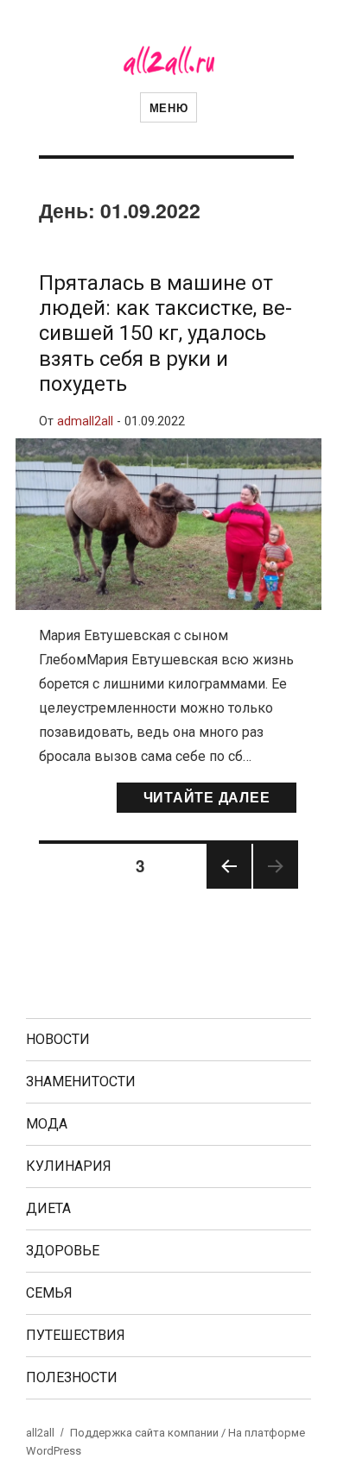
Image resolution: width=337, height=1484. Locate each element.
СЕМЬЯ (49, 1293)
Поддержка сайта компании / (149, 1432)
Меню (168, 107)
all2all (40, 1432)
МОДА (46, 1124)
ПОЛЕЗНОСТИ (72, 1377)
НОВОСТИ (58, 1039)
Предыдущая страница (229, 887)
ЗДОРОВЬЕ (62, 1250)
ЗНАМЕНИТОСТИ (81, 1081)
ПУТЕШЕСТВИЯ (75, 1335)
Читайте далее (206, 797)
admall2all (85, 421)
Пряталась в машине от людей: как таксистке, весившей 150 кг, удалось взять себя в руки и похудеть (165, 334)
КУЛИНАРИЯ (68, 1166)
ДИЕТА (48, 1208)
